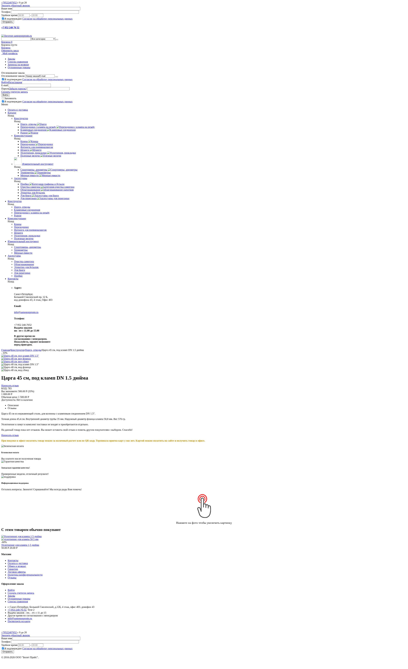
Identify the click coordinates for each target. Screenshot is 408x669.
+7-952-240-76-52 (17, 609)
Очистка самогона (24, 261)
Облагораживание (24, 264)
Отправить (8, 22)
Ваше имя (6, 8)
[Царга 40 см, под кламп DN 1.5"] (20, 355)
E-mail (4, 85)
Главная (5, 350)
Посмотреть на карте (19, 621)
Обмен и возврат (17, 566)
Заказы (11, 59)
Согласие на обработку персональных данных (47, 18)
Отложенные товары (19, 67)
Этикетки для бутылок (26, 267)
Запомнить (10, 98)
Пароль (5, 88)
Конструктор (18, 350)
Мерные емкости (23, 253)
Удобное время (9, 15)
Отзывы (12, 577)
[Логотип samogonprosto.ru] (16, 35)
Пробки (18, 275)
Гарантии (13, 569)
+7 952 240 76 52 (10, 27)
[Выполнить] (56, 76)
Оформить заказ (10, 50)
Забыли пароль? (18, 88)
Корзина (5, 47)
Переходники (21, 227)
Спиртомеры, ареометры (27, 247)
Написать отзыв (10, 385)
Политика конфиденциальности (25, 574)
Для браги (19, 270)
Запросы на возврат (18, 64)
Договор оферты (17, 572)
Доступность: (8, 400)
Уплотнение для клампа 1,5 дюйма (20, 545)
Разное (17, 215)
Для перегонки (22, 273)
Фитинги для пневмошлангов (30, 230)
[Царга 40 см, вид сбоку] (15, 361)
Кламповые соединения (27, 210)
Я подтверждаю (38, 18)
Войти (4, 82)
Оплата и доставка (18, 563)
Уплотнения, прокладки (27, 235)
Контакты (13, 560)
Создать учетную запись (14, 91)
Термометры (21, 250)
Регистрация (15, 82)
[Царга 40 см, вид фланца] (16, 358)
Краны (17, 224)
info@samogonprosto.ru (26, 312)
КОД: (4, 388)
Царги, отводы (22, 207)
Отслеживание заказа (13, 76)
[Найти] (56, 39)
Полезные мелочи (23, 238)
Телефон (6, 12)
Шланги (18, 232)
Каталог (12, 112)
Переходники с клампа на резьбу (32, 212)
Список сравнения (18, 61)
